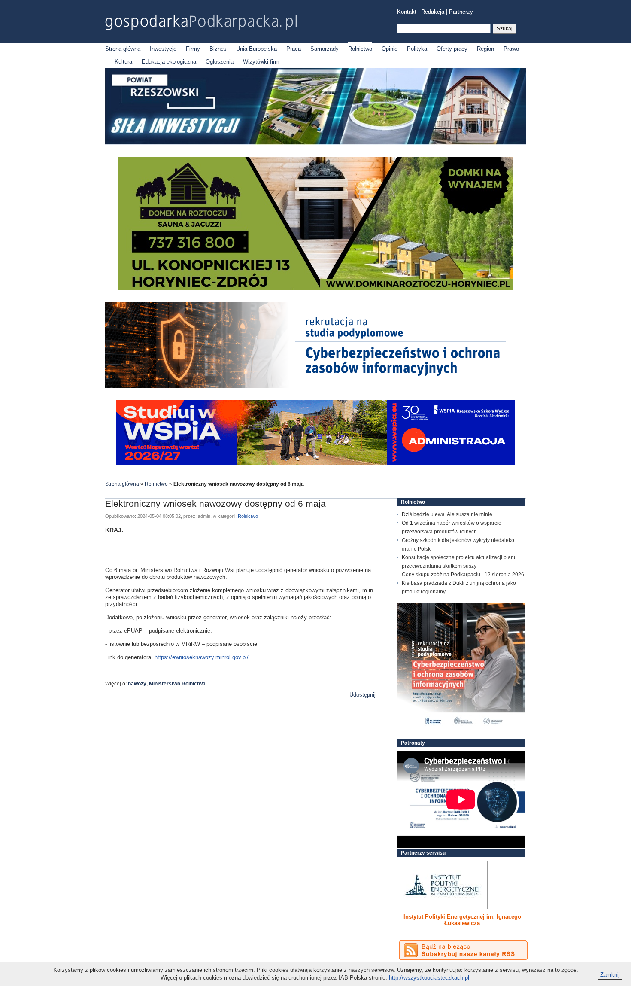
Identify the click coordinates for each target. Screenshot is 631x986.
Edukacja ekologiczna (169, 61)
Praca (293, 49)
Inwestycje (163, 49)
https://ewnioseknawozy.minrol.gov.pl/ (202, 657)
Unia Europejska (256, 49)
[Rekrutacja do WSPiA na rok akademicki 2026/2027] (315, 463)
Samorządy (324, 49)
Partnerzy (461, 12)
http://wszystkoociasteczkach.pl (429, 977)
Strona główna (122, 49)
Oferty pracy (452, 49)
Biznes (218, 49)
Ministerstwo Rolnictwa (177, 684)
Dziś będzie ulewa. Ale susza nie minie (447, 514)
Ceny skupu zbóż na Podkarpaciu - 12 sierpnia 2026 (463, 575)
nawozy (137, 684)
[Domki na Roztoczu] (315, 288)
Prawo (511, 49)
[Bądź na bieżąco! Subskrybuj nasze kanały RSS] (463, 950)
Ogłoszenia (220, 61)
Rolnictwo (360, 49)
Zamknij (610, 974)
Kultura (123, 61)
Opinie (389, 49)
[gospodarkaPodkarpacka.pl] (201, 22)
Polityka (417, 49)
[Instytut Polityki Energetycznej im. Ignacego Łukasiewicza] (442, 885)
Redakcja (432, 12)
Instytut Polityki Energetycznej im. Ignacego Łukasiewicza (462, 919)
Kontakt (406, 12)
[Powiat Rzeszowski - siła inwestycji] (315, 143)
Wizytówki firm (261, 61)
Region (485, 49)
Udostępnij (362, 694)
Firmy (193, 49)
